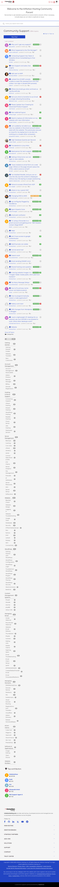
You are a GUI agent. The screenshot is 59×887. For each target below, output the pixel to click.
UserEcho (41, 884)
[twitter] (18, 821)
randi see (11, 147)
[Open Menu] (2, 2)
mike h (11, 85)
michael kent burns (14, 323)
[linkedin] (13, 821)
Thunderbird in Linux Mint (20, 145)
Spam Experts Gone (18, 209)
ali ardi (11, 171)
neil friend (12, 109)
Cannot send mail (17, 250)
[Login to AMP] (51, 2)
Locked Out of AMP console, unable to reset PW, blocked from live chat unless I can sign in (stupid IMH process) (23, 81)
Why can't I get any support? (21, 44)
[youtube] (22, 821)
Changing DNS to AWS (19, 196)
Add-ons (7, 839)
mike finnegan (13, 211)
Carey (10, 292)
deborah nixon (13, 101)
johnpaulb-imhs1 (14, 789)
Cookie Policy (16, 876)
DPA (27, 866)
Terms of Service (12, 866)
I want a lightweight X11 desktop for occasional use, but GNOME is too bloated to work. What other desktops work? (23, 319)
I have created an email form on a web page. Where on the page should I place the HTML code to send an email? (24, 167)
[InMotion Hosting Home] (10, 2)
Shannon (11, 93)
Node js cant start (17, 304)
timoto (11, 62)
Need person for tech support (21, 151)
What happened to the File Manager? (24, 50)
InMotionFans (13, 774)
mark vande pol (13, 52)
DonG (10, 227)
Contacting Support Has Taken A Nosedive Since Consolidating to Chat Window (22, 58)
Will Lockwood (13, 198)
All (10, 339)
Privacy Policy (21, 866)
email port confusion (18, 215)
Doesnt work (15, 255)
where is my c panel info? (20, 190)
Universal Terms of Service (44, 874)
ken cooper (12, 186)
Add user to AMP (17, 73)
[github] (9, 821)
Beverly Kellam (13, 75)
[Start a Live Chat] (49, 2)
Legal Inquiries (47, 866)
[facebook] (5, 821)
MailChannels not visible (19, 244)
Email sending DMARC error (21, 261)
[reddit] (27, 821)
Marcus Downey (13, 70)
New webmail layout (18, 112)
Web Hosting (8, 825)
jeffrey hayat (12, 114)
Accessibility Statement (36, 866)
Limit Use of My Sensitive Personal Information (40, 868)
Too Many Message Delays (20, 282)
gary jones (12, 46)
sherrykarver (12, 153)
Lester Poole (12, 142)
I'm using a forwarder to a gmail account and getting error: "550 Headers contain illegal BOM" (25, 223)
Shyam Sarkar (13, 122)
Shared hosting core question (21, 267)
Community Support (17, 30)
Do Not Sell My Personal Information (16, 868)
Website (14, 327)
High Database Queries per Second (23, 140)
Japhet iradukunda (14, 181)
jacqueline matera (14, 136)
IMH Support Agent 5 (16, 794)
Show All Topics (9, 332)
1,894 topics (34, 31)
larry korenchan (13, 257)
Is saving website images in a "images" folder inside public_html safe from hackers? (24, 275)
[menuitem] (49, 2)
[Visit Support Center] (54, 2)
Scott (10, 779)
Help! (13, 230)
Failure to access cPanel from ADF (23, 184)
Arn (10, 784)
